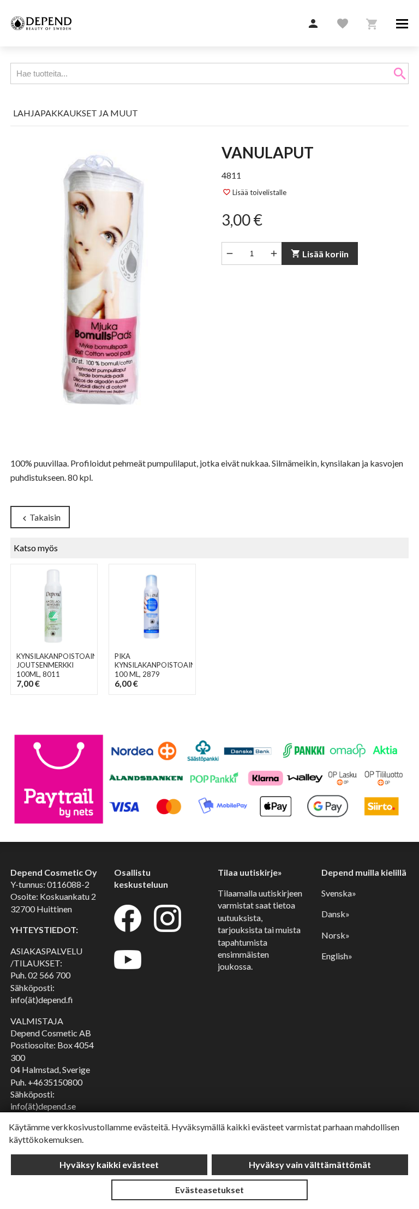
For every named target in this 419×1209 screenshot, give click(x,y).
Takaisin (40, 517)
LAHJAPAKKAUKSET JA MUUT (75, 113)
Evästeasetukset (209, 1189)
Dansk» (335, 914)
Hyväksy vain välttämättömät (310, 1164)
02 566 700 (49, 975)
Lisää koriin (320, 254)
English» (336, 956)
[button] (313, 24)
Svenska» (338, 893)
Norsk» (335, 935)
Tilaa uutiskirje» (250, 872)
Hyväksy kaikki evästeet (109, 1164)
